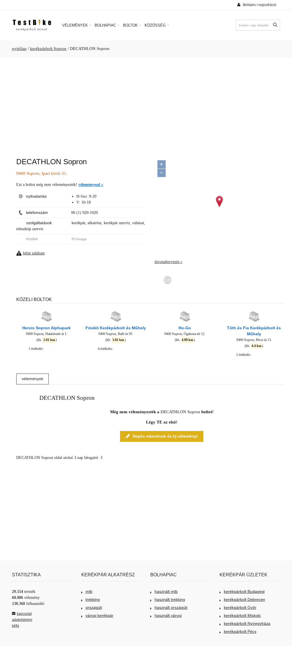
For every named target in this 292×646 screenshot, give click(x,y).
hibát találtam (34, 253)
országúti (94, 607)
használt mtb (166, 591)
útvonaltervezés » (168, 262)
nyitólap (19, 48)
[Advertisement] (146, 105)
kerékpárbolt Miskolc (242, 615)
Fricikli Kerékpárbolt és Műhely (116, 328)
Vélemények (75, 25)
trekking (93, 599)
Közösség (156, 25)
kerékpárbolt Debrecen (244, 599)
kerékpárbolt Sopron (48, 48)
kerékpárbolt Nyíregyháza (247, 623)
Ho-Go (185, 328)
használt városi (168, 615)
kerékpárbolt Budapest (244, 591)
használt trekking (170, 599)
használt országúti (171, 607)
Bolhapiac (106, 25)
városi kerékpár (99, 615)
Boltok (131, 25)
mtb (89, 591)
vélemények (32, 378)
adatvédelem (22, 620)
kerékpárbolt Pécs (240, 631)
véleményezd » (90, 184)
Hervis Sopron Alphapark (46, 328)
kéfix (15, 626)
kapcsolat (24, 614)
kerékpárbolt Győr (240, 607)
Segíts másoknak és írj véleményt (165, 436)
